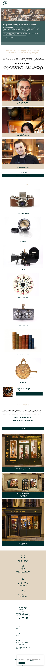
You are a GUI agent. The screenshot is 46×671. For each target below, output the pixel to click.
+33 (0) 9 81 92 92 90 (20, 644)
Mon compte (18, 625)
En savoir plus (9, 37)
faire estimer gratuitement (23, 176)
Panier (17, 628)
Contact (17, 630)
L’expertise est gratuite (29, 394)
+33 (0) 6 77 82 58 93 (20, 646)
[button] (16, 41)
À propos (17, 636)
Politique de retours (19, 627)
